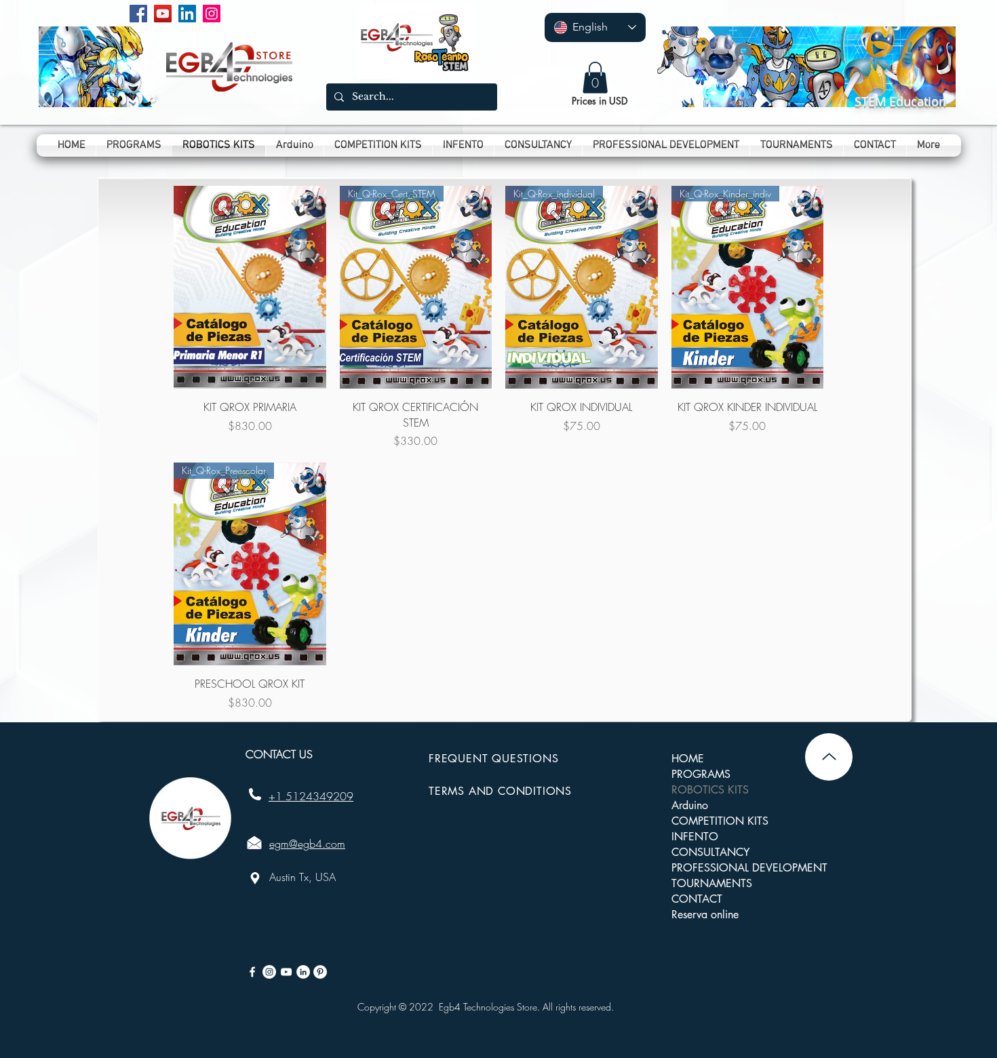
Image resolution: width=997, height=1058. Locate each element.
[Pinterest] (320, 972)
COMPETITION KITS (719, 821)
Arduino (689, 805)
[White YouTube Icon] (286, 972)
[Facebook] (138, 13)
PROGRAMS (700, 774)
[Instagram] (211, 13)
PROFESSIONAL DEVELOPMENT (749, 868)
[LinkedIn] (187, 13)
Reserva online (705, 914)
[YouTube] (163, 13)
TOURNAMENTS (711, 883)
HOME (687, 758)
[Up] (829, 757)
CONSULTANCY (710, 852)
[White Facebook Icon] (252, 972)
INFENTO (694, 836)
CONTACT (696, 899)
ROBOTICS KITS (710, 790)
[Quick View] (250, 287)
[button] (595, 78)
